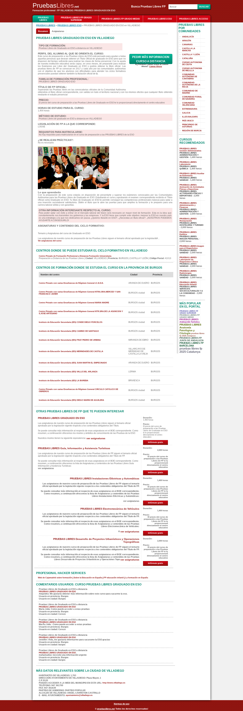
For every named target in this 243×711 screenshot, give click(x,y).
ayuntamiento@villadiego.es (79, 695)
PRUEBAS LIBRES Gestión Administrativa (190, 149)
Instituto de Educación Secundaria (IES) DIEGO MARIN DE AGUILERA (71, 400)
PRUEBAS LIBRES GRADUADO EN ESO (61, 418)
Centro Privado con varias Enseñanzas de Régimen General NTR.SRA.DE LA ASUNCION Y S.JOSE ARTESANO (81, 312)
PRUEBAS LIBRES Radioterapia (188, 272)
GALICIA (186, 113)
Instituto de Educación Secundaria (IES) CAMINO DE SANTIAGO (69, 331)
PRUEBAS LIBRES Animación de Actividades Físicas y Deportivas (191, 187)
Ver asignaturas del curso (50, 241)
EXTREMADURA (189, 109)
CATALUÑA (187, 58)
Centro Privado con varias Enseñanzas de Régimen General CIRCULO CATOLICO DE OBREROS (78, 390)
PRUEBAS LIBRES (43, 18)
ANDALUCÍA (188, 37)
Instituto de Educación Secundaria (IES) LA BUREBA (63, 380)
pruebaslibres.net (106, 709)
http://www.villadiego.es (113, 683)
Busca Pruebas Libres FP (149, 6)
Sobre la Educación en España (88, 578)
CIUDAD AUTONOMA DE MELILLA (192, 69)
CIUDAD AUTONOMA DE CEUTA (192, 63)
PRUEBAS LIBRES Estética (188, 233)
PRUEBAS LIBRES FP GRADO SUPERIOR (76, 18)
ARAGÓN (186, 40)
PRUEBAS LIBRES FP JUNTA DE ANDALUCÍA (191, 339)
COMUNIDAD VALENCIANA (188, 104)
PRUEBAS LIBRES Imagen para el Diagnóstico (191, 247)
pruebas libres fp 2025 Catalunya (190, 350)
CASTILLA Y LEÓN (191, 54)
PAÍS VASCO (188, 121)
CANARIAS (187, 44)
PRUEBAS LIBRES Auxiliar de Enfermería (191, 174)
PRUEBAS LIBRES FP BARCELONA (191, 344)
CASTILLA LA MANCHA (188, 49)
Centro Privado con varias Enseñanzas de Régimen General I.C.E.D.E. (71, 283)
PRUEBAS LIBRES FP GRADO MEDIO (121, 19)
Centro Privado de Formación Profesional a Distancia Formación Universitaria (75, 256)
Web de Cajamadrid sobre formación (55, 578)
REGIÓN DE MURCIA (192, 130)
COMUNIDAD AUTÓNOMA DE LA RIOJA (191, 84)
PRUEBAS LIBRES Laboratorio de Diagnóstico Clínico (188, 259)
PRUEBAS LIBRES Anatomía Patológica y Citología (190, 329)
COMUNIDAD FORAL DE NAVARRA (192, 98)
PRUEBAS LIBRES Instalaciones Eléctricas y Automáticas (104, 478)
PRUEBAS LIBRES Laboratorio (188, 163)
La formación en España (136, 578)
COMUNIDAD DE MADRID (190, 92)
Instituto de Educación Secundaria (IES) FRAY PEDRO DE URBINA (70, 340)
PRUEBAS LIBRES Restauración (188, 220)
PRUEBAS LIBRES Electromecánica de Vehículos (109, 508)
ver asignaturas (95, 438)
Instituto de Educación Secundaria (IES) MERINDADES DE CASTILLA (71, 351)
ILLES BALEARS (190, 117)
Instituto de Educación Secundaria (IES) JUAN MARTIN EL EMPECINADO (73, 363)
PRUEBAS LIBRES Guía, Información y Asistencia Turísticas (74, 448)
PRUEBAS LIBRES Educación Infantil (188, 283)
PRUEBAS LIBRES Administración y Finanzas (188, 205)
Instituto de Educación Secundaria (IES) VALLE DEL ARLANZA (68, 372)
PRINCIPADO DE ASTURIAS (189, 125)
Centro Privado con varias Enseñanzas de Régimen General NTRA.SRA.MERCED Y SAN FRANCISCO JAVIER (79, 293)
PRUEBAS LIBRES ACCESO (193, 19)
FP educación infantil (114, 578)
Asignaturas (58, 31)
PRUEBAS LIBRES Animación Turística (189, 320)
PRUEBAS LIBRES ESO (160, 19)
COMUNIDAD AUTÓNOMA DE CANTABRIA (189, 76)
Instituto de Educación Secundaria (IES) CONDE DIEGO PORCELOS (70, 322)
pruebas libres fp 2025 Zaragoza (191, 334)
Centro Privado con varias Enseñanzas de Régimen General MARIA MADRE (74, 303)
